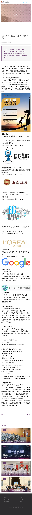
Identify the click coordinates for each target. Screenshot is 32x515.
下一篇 (29, 414)
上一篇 (3, 414)
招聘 (21, 501)
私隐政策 (13, 506)
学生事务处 (6, 501)
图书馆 (5, 497)
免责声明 (18, 506)
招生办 (21, 499)
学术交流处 (6, 499)
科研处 (21, 497)
